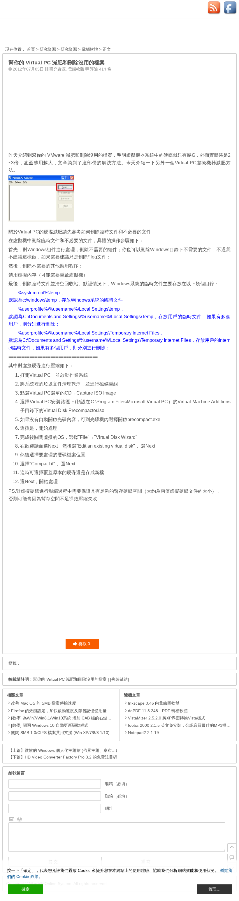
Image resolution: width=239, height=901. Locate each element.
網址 (109, 808)
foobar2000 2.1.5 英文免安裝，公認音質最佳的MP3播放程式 (183, 725)
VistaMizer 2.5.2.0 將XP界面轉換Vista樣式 (166, 718)
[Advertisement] (119, 110)
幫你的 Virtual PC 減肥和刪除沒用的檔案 (70, 679)
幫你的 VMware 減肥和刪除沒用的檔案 (72, 155)
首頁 (31, 49)
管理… (214, 889)
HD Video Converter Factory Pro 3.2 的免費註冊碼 (71, 757)
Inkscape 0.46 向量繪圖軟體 (154, 703)
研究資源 (48, 49)
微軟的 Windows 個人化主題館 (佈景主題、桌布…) (71, 750)
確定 (26, 889)
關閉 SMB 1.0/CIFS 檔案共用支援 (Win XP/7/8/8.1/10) (60, 732)
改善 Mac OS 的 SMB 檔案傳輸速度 (43, 703)
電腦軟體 (90, 49)
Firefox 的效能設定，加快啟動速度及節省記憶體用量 (59, 710)
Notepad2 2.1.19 (143, 732)
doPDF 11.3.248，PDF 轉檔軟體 (158, 710)
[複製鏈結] (119, 679)
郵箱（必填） (117, 796)
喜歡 (84, 643)
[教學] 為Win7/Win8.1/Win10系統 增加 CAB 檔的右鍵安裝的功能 (69, 718)
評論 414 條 (100, 69)
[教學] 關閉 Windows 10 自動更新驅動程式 (49, 725)
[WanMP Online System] (37, 33)
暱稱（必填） (117, 784)
